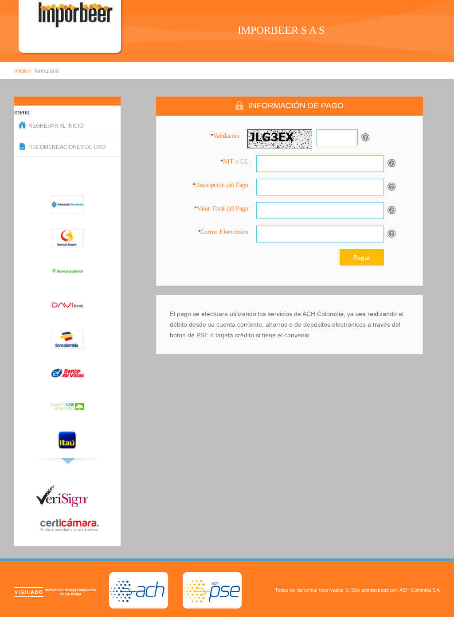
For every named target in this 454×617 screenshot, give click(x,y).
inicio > (22, 71)
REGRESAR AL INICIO (55, 126)
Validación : (227, 136)
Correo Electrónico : (225, 232)
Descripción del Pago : (222, 185)
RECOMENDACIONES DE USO (67, 147)
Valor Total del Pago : (223, 208)
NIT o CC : (236, 161)
